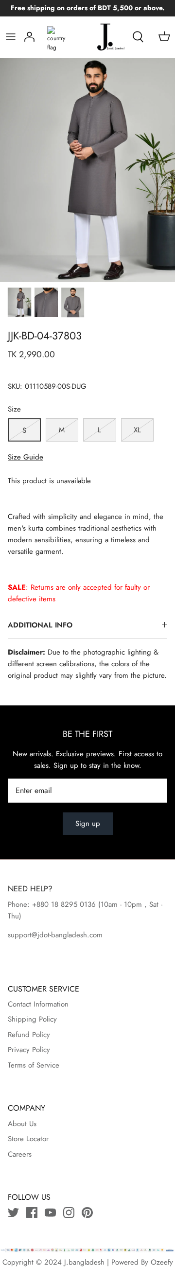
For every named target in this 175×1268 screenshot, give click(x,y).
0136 (88, 904)
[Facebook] (31, 1212)
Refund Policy (29, 1034)
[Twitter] (13, 1212)
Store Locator (28, 1138)
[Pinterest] (87, 1212)
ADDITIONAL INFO (40, 625)
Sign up (87, 823)
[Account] (29, 36)
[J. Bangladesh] (101, 37)
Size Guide (25, 457)
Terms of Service (33, 1065)
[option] (87, 170)
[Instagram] (68, 1212)
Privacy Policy (29, 1049)
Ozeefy (162, 1262)
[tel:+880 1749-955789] (97, 904)
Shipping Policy (32, 1019)
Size (14, 409)
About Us (22, 1123)
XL (137, 430)
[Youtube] (50, 1212)
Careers (20, 1154)
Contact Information (38, 1004)
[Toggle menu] (10, 36)
